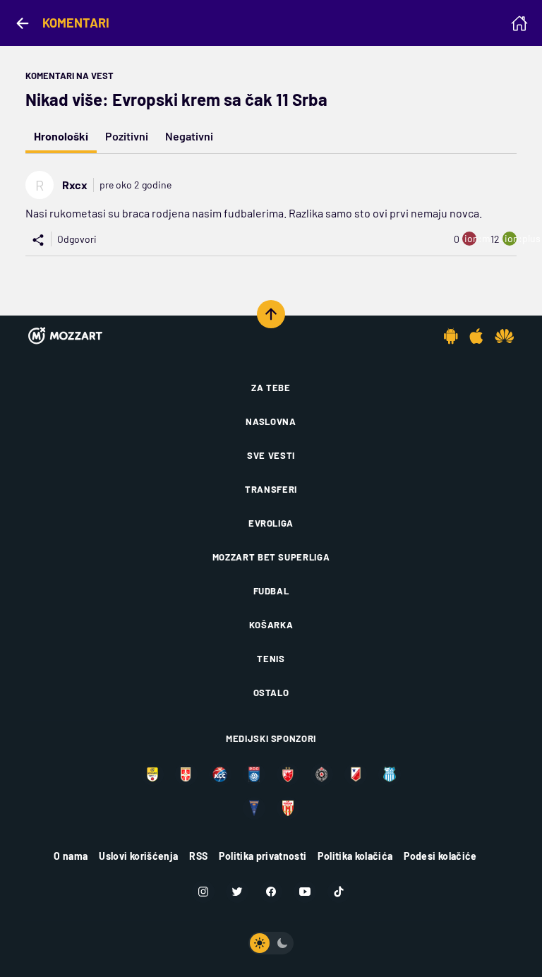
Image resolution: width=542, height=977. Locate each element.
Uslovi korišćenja (138, 856)
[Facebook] (271, 891)
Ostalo (271, 692)
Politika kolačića (355, 856)
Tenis (270, 658)
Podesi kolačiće (440, 856)
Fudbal (271, 591)
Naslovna (271, 421)
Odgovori (77, 239)
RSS (198, 856)
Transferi (271, 489)
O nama (71, 856)
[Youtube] (305, 891)
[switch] (271, 943)
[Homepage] (519, 23)
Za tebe (271, 387)
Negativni (189, 136)
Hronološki (61, 136)
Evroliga (271, 523)
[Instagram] (203, 891)
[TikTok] (338, 891)
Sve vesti (271, 455)
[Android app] (451, 336)
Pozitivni (126, 136)
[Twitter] (237, 891)
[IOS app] (476, 336)
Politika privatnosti (262, 856)
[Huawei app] (504, 336)
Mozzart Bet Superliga (271, 557)
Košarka (271, 624)
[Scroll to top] (271, 314)
